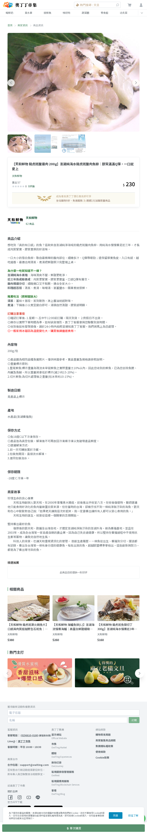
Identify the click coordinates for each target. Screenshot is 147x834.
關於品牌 (13, 791)
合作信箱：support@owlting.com (28, 765)
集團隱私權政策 (104, 746)
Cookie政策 (102, 757)
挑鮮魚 (47, 12)
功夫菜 (123, 12)
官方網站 (56, 734)
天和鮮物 (17, 176)
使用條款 (101, 752)
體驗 (53, 753)
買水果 (28, 12)
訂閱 (134, 720)
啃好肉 (66, 12)
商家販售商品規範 (106, 740)
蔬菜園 (85, 12)
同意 (115, 815)
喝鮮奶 (9, 12)
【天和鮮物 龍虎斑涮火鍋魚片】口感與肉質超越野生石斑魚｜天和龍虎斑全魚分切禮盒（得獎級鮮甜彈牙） (28, 626)
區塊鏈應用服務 (60, 781)
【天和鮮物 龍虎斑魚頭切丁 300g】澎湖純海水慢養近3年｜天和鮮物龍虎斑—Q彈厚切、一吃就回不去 (117, 626)
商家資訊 (23, 25)
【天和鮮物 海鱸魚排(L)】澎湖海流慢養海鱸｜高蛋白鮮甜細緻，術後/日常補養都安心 (73, 626)
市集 (53, 744)
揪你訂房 (56, 762)
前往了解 (133, 815)
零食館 (104, 12)
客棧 (53, 790)
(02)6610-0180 (29, 735)
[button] (11, 82)
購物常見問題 (103, 734)
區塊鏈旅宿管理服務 (62, 772)
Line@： (19, 741)
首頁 (10, 25)
